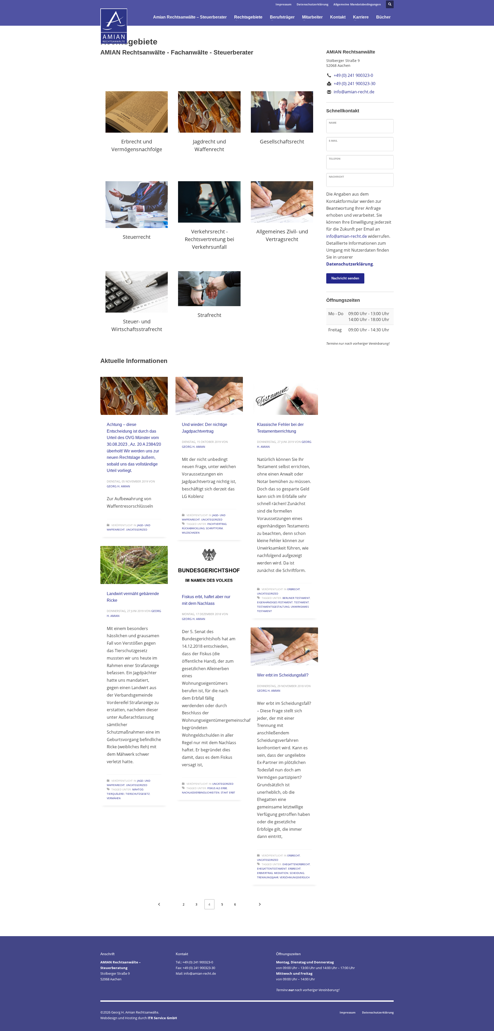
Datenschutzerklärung (312, 4)
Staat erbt (228, 792)
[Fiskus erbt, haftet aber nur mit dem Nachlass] (209, 568)
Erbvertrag (265, 873)
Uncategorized (136, 529)
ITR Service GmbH (162, 1018)
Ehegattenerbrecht (296, 864)
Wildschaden (191, 532)
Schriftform (214, 528)
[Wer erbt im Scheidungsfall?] (284, 646)
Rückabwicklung (193, 528)
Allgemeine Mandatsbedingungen (357, 4)
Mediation (281, 873)
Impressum (284, 4)
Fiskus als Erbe (217, 788)
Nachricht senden (345, 278)
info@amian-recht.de (346, 236)
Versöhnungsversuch (295, 877)
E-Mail (333, 140)
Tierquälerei (115, 794)
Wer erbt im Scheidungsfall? (282, 675)
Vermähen (114, 798)
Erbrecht (293, 589)
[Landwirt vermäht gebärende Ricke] (134, 565)
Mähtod (137, 789)
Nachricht (336, 176)
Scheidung (297, 873)
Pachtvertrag (216, 524)
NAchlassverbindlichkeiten (200, 792)
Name (333, 122)
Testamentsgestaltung (273, 606)
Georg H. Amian (118, 486)
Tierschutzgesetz (138, 794)
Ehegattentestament (272, 868)
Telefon (334, 158)
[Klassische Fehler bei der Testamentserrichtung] (284, 396)
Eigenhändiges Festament (275, 602)
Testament (301, 602)
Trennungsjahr (267, 877)
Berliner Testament (296, 598)
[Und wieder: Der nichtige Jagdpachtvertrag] (209, 396)
